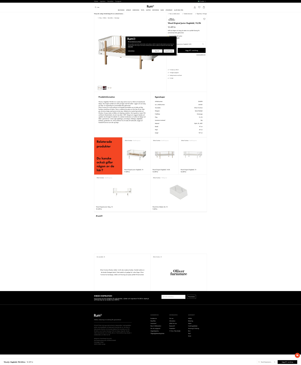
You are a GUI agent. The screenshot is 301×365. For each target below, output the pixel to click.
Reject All (157, 51)
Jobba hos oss (173, 323)
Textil (189, 333)
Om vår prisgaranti (155, 328)
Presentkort (172, 328)
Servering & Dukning (193, 328)
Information (172, 321)
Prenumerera (191, 297)
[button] (202, 1)
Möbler (190, 318)
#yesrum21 (172, 326)
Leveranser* (153, 323)
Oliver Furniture (198, 108)
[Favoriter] (199, 7)
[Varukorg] (203, 7)
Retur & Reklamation (155, 326)
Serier (189, 336)
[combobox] (202, 1)
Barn (189, 331)
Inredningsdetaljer (192, 326)
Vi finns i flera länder (174, 331)
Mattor (189, 323)
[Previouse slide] (101, 53)
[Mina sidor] (194, 7)
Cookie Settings (131, 50)
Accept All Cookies (169, 51)
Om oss (171, 318)
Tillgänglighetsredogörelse (157, 333)
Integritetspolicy (154, 331)
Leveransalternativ (201, 55)
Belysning (190, 321)
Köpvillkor (153, 321)
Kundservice (153, 318)
